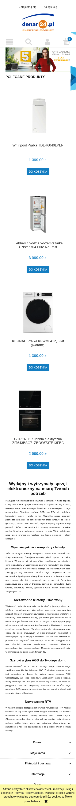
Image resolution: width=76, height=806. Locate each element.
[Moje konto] (47, 42)
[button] (9, 42)
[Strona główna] (38, 22)
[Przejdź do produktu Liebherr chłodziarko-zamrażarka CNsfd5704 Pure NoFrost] (38, 214)
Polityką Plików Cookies (28, 792)
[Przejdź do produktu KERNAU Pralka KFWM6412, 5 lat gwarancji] (38, 312)
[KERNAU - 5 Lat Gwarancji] (38, 59)
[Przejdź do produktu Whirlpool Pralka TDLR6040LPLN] (38, 116)
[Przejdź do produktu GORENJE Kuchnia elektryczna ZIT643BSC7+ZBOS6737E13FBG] (38, 410)
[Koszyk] (66, 41)
